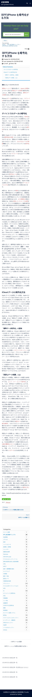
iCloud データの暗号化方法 (10, 72)
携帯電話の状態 (8, 137)
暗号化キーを (13, 174)
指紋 (17, 190)
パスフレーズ (14, 153)
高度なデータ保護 (17, 90)
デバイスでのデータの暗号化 (11, 69)
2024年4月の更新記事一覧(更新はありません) (15, 667)
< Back (5, 40)
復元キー (18, 421)
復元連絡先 (5, 423)
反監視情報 (5, 2)
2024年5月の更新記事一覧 (9, 662)
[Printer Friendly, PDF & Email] (6, 499)
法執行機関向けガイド (8, 444)
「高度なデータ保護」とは (10, 77)
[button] (27, 3)
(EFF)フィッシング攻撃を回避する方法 (15, 646)
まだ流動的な (22, 199)
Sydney (20, 694)
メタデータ (11, 450)
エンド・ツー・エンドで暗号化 (17, 381)
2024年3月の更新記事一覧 (9, 672)
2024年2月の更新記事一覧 (9, 677)
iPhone (8, 502)
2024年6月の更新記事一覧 (9, 658)
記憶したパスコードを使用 (20, 201)
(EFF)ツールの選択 (16, 641)
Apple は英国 (24, 88)
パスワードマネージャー (20, 350)
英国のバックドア (7, 88)
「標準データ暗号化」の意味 (11, 75)
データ (9, 98)
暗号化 (26, 116)
